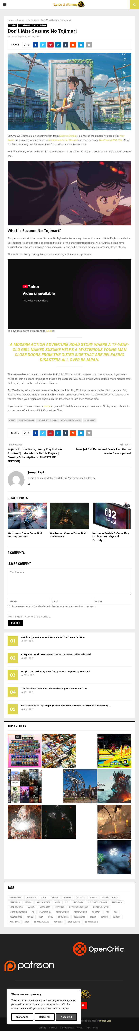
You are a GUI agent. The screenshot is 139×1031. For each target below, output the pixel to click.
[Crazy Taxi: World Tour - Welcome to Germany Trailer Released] (80, 786)
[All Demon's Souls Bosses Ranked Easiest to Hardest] (25, 822)
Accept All (66, 1017)
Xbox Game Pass (41, 922)
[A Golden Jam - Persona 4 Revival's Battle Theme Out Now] (114, 751)
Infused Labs (105, 1021)
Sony (50, 917)
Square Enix (79, 917)
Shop (95, 1028)
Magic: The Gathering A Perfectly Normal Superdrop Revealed (55, 671)
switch (104, 917)
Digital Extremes (110, 897)
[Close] (79, 990)
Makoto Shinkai (67, 135)
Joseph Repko (17, 36)
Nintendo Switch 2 (18, 912)
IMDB (49, 330)
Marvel (31, 907)
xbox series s (74, 922)
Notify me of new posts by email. (29, 617)
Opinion (43, 25)
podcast (96, 912)
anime (47, 406)
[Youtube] (83, 1005)
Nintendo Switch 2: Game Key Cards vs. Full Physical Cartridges (110, 537)
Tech (87, 1028)
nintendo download (78, 907)
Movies (35, 25)
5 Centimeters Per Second (62, 140)
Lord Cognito (16, 907)
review (30, 917)
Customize (22, 1017)
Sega (40, 917)
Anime (12, 420)
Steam (93, 917)
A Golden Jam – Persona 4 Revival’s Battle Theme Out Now (53, 637)
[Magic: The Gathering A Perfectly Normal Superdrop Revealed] (25, 751)
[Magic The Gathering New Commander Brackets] (59, 751)
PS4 (107, 912)
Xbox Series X (91, 922)
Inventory (78, 902)
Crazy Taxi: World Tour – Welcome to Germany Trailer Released (56, 654)
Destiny (67, 897)
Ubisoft (116, 917)
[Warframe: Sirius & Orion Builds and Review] (114, 857)
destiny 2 (80, 897)
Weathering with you (71, 420)
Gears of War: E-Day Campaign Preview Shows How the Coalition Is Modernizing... (65, 706)
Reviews (53, 1028)
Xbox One (58, 922)
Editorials (12, 25)
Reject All (44, 1017)
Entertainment (24, 25)
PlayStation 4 (62, 912)
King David (117, 902)
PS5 (115, 912)
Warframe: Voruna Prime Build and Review (68, 535)
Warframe (14, 922)
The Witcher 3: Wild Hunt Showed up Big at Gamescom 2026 (54, 688)
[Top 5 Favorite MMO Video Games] (25, 786)
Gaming (28, 902)
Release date (16, 917)
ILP (66, 902)
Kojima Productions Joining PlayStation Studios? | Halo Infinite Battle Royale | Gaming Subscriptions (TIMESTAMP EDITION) (35, 455)
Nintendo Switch (101, 907)
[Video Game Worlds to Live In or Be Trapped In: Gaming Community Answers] (114, 822)
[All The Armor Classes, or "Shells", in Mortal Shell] (59, 822)
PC (33, 912)
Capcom (54, 897)
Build (43, 897)
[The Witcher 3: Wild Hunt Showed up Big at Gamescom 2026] (114, 786)
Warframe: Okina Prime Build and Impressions (25, 535)
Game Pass (15, 902)
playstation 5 (80, 912)
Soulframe (63, 917)
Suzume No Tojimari (47, 420)
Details (93, 897)
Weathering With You (110, 140)
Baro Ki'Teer (16, 897)
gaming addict (43, 902)
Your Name (90, 420)
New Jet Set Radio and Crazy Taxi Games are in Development (103, 451)
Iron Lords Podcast (97, 902)
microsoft (45, 907)
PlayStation (45, 912)
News (79, 1028)
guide (57, 902)
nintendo (59, 907)
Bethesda (31, 897)
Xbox (27, 922)
